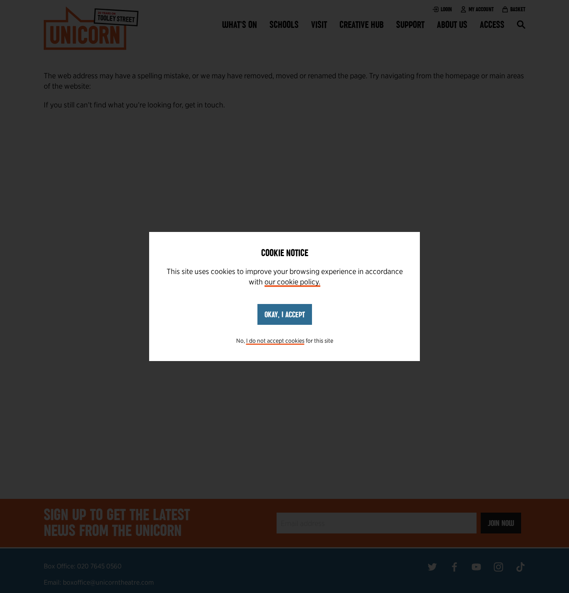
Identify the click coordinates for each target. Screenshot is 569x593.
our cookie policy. (292, 282)
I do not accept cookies (275, 340)
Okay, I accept (285, 314)
